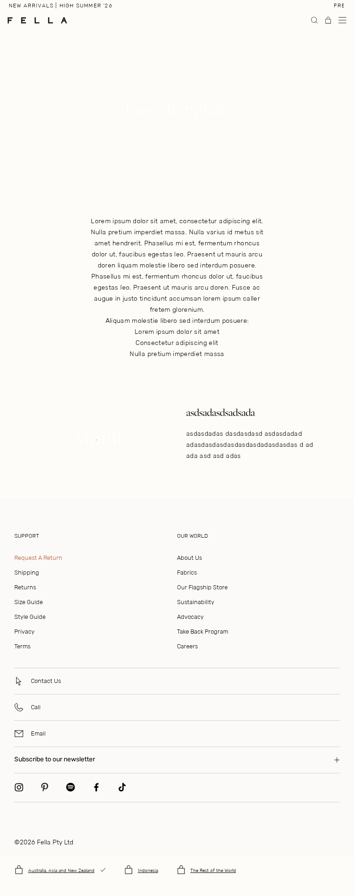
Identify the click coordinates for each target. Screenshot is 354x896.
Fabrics (187, 572)
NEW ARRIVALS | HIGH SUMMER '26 (60, 5)
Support (26, 536)
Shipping (26, 572)
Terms (22, 646)
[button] (342, 20)
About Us (189, 557)
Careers (187, 646)
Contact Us (46, 680)
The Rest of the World (213, 870)
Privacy (24, 631)
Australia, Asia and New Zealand (61, 870)
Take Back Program (202, 631)
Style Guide (30, 616)
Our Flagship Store (202, 587)
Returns (25, 587)
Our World (192, 536)
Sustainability (195, 602)
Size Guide (28, 602)
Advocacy (190, 616)
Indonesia (148, 870)
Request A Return (38, 557)
